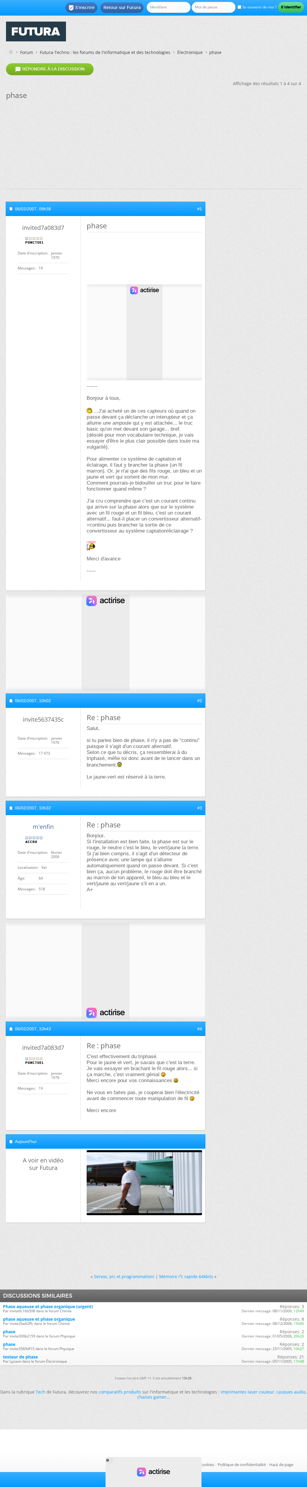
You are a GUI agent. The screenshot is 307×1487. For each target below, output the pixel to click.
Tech (40, 1392)
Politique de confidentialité (242, 1464)
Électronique (190, 52)
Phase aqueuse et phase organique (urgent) (48, 1306)
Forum (26, 52)
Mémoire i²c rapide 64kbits (186, 1276)
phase (9, 1331)
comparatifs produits (120, 1392)
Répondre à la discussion (50, 69)
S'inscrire (81, 8)
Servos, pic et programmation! (124, 1276)
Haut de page (281, 1464)
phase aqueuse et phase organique (39, 1319)
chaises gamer (151, 1397)
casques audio (291, 1392)
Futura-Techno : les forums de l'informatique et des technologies (105, 52)
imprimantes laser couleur (247, 1392)
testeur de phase (20, 1357)
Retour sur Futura (122, 7)
